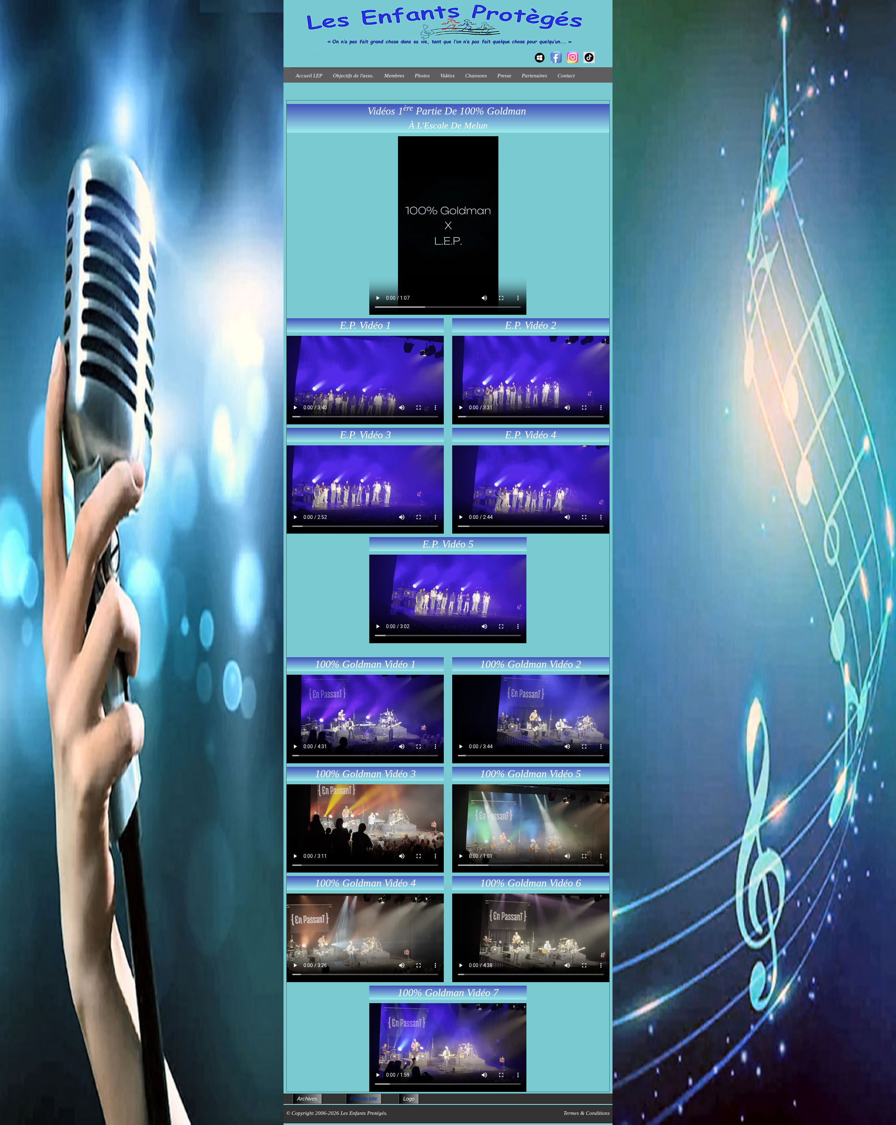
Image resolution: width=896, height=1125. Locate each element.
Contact (566, 75)
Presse (504, 75)
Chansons (476, 75)
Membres (394, 75)
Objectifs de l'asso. (353, 75)
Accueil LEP (309, 75)
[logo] (293, 51)
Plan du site (363, 1099)
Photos (422, 75)
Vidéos (447, 75)
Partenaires (534, 75)
